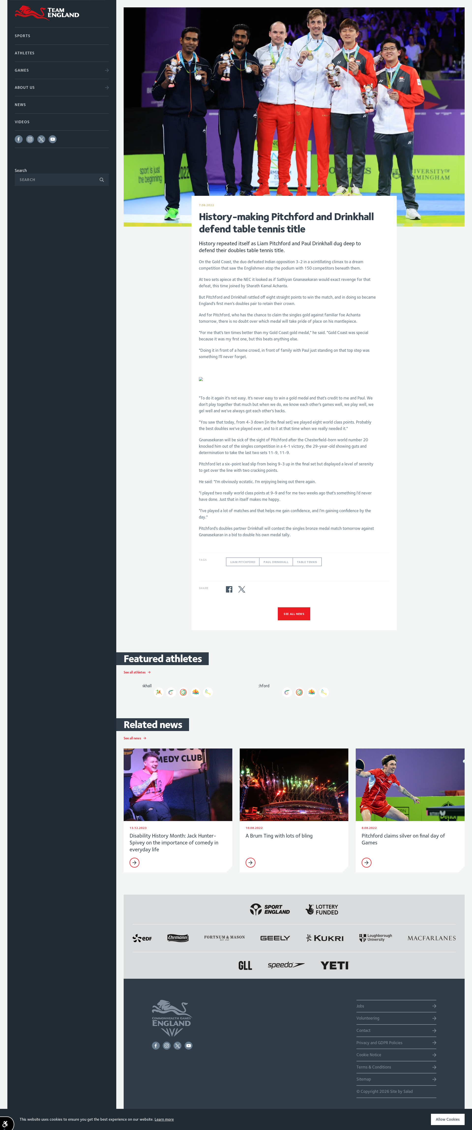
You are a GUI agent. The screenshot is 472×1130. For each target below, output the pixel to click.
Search (21, 170)
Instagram (30, 139)
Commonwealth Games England (62, 13)
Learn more (164, 1119)
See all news (294, 614)
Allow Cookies (448, 1119)
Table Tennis (307, 562)
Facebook (19, 139)
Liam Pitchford (242, 562)
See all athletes (135, 672)
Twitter (41, 139)
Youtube (53, 139)
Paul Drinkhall (276, 562)
